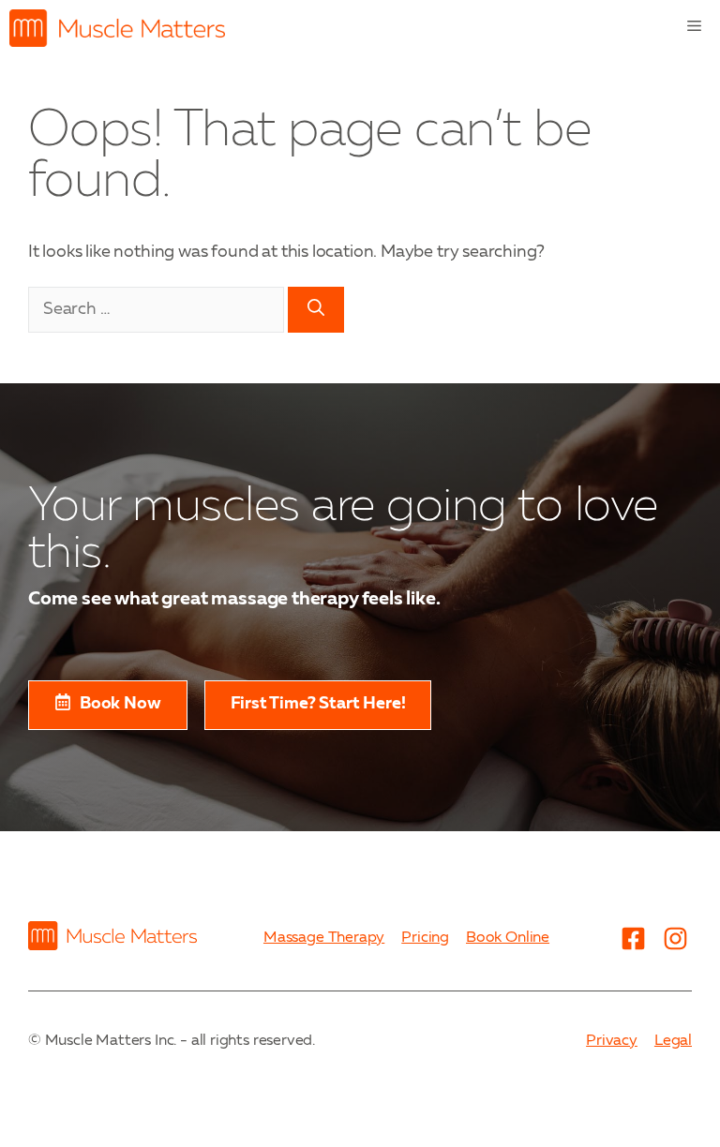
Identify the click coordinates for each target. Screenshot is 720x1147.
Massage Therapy (323, 938)
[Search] (316, 310)
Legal (673, 1041)
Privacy (612, 1041)
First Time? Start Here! (318, 703)
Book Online (507, 938)
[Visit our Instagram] (675, 939)
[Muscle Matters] (117, 28)
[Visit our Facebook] (633, 939)
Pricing (425, 938)
